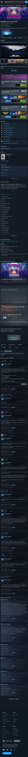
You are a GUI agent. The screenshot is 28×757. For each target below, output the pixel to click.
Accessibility (5, 730)
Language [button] (19, 344)
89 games (5, 413)
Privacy (4, 728)
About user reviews (4, 330)
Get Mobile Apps (7, 753)
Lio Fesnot (6, 490)
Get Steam (15, 728)
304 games (6, 511)
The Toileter (6, 411)
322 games (6, 491)
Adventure (20, 37)
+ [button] (24, 37)
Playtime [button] (10, 347)
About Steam (5, 714)
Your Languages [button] (7, 351)
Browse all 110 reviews (14, 698)
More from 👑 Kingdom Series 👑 (14, 307)
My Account (15, 735)
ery (4, 555)
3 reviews (11, 491)
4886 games (6, 435)
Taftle (5, 510)
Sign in (2, 66)
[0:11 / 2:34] (14, 51)
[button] (3, 5)
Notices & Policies (6, 732)
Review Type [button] (3, 344)
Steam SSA (5, 716)
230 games (6, 395)
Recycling (15, 721)
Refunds (4, 737)
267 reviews (12, 435)
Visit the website (4, 169)
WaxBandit (6, 532)
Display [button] (16, 347)
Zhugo (5, 360)
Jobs (14, 716)
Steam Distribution (6, 721)
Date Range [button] (3, 347)
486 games (6, 556)
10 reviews (6, 534)
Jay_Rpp (6, 458)
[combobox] (14, 2)
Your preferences (12, 330)
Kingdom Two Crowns (20, 28)
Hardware (15, 719)
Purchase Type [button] (12, 344)
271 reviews (6, 577)
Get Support (15, 732)
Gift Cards (5, 723)
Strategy (10, 37)
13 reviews (10, 413)
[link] (16, 101)
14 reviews (6, 460)
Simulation (3, 37)
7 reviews (10, 361)
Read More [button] (24, 384)
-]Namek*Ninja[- (7, 576)
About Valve (15, 714)
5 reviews (11, 511)
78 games (5, 361)
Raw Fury (7, 24)
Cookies (4, 735)
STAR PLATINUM (7, 394)
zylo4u (5, 434)
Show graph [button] (23, 347)
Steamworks (5, 719)
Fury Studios (7, 23)
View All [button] (25, 261)
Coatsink (12, 23)
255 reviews (11, 395)
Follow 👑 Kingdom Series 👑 (12, 314)
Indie (15, 37)
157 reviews (11, 556)
